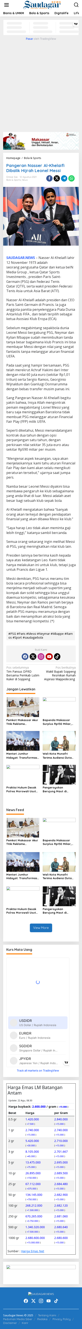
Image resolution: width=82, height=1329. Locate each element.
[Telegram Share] (64, 178)
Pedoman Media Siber (17, 1319)
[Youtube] (49, 656)
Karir (25, 1323)
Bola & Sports (13, 179)
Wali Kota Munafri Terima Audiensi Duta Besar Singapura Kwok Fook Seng (58, 755)
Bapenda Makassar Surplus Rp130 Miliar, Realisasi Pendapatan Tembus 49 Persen (58, 722)
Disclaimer (10, 1323)
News (25, 179)
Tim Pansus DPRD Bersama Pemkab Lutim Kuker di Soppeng (22, 673)
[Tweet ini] (57, 178)
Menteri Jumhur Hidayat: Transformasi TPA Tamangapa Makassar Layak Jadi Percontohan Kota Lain (22, 755)
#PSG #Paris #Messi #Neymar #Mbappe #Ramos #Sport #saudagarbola (40, 635)
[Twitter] (33, 656)
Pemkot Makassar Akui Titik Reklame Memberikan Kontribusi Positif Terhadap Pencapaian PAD (22, 722)
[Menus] (6, 5)
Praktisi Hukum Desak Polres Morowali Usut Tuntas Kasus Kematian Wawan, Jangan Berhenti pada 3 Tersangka (22, 789)
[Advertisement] (41, 85)
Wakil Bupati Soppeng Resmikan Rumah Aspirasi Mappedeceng (60, 673)
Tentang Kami (47, 1315)
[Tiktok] (57, 656)
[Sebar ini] (49, 178)
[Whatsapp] (71, 178)
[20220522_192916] (41, 1273)
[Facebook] (25, 656)
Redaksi (42, 1319)
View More (41, 928)
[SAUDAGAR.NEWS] (41, 5)
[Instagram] (41, 656)
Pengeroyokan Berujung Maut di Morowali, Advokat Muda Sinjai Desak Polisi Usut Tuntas (56, 789)
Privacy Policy (62, 1319)
